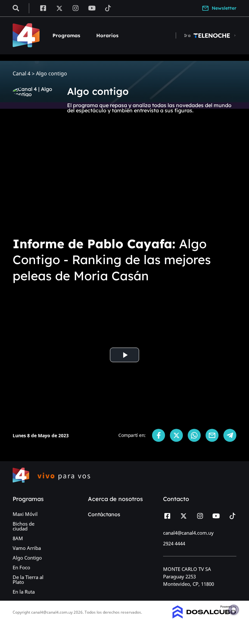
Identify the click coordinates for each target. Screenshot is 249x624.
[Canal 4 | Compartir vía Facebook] (158, 435)
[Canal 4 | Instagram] (76, 8)
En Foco (21, 567)
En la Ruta (24, 591)
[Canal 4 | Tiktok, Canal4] (108, 8)
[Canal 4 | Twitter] (59, 8)
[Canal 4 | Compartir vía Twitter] (176, 435)
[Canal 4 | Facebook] (43, 8)
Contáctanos (104, 514)
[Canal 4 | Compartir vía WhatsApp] (194, 435)
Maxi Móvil (25, 514)
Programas (66, 35)
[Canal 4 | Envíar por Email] (212, 435)
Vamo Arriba (27, 548)
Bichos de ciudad (23, 526)
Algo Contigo (27, 557)
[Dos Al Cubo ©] (204, 616)
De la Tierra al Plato (28, 579)
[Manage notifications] (234, 610)
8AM (18, 538)
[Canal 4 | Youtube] (92, 8)
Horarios (107, 35)
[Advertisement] (124, 182)
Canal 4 (21, 74)
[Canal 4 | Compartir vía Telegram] (229, 435)
